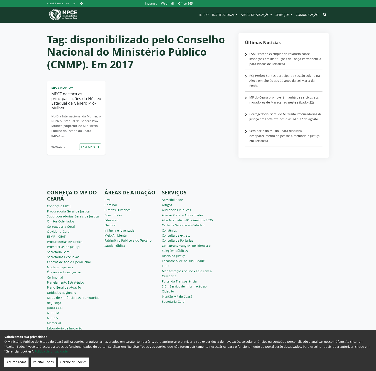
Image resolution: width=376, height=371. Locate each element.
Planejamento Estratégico (65, 282)
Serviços (282, 15)
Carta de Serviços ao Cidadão (183, 225)
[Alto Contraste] (81, 3)
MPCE (55, 88)
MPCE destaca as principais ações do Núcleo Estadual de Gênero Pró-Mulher (76, 100)
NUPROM (66, 88)
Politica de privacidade (51, 351)
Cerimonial (55, 277)
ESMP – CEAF (56, 236)
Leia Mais (88, 147)
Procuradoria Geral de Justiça (68, 211)
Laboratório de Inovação (64, 328)
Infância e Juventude (119, 230)
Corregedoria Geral (61, 226)
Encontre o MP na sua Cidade (183, 261)
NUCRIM (53, 313)
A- (74, 3)
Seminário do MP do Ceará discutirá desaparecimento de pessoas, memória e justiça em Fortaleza (284, 136)
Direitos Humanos (117, 210)
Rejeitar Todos (43, 362)
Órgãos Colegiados (60, 221)
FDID (165, 266)
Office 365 (185, 3)
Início (204, 15)
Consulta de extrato (176, 235)
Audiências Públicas (176, 210)
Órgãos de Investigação (64, 272)
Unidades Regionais (61, 293)
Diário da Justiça (174, 256)
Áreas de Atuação (255, 15)
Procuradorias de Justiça (64, 242)
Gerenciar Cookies (73, 362)
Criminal (110, 205)
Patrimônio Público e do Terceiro (127, 240)
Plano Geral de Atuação (64, 287)
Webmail (167, 3)
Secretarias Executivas (63, 257)
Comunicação (307, 15)
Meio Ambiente (115, 235)
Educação (111, 220)
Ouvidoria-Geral (58, 231)
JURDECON (55, 308)
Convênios (169, 230)
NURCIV (52, 318)
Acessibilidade (172, 200)
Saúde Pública (114, 246)
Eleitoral (110, 225)
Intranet (151, 3)
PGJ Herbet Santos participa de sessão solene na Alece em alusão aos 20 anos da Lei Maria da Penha (284, 81)
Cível (107, 200)
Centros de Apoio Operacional (69, 262)
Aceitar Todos (16, 362)
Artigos (167, 205)
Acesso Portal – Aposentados (182, 215)
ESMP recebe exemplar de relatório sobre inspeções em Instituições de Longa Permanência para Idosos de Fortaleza (285, 59)
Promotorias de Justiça (63, 247)
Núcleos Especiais (60, 267)
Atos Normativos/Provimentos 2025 (187, 220)
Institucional (223, 15)
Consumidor (113, 215)
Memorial (54, 323)
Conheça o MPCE (59, 206)
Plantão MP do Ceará (177, 296)
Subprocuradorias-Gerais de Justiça (73, 216)
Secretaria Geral (58, 252)
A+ (67, 3)
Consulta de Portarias (177, 240)
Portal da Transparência (179, 281)
